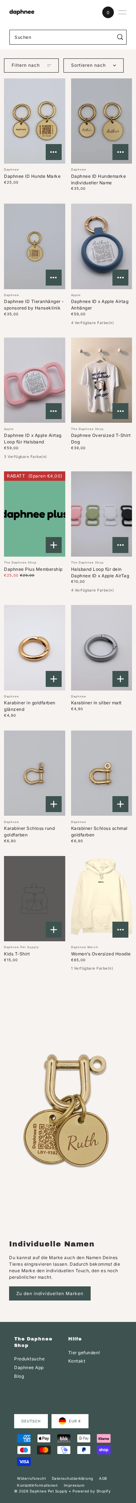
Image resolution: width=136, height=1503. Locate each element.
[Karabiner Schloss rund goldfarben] (34, 773)
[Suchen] (120, 37)
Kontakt (77, 1361)
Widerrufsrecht (31, 1478)
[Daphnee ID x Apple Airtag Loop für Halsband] (34, 380)
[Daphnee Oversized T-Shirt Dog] (101, 380)
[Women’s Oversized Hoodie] (101, 899)
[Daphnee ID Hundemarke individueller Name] (101, 121)
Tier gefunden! (84, 1352)
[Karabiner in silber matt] (101, 648)
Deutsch (31, 1421)
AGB (103, 1478)
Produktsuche (29, 1358)
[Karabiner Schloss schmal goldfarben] (101, 773)
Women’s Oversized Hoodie (101, 954)
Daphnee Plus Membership (33, 569)
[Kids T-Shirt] (34, 899)
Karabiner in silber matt (96, 702)
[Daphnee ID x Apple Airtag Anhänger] (101, 246)
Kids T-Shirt (17, 954)
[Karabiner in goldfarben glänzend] (34, 648)
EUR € (75, 1421)
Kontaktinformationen (37, 1485)
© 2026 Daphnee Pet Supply (41, 1491)
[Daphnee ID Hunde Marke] (34, 121)
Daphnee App (29, 1367)
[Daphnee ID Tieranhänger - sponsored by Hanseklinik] (34, 246)
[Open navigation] (122, 12)
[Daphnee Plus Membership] (34, 514)
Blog (19, 1376)
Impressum (74, 1485)
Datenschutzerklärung (72, 1478)
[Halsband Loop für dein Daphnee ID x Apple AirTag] (101, 514)
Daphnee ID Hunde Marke (32, 176)
